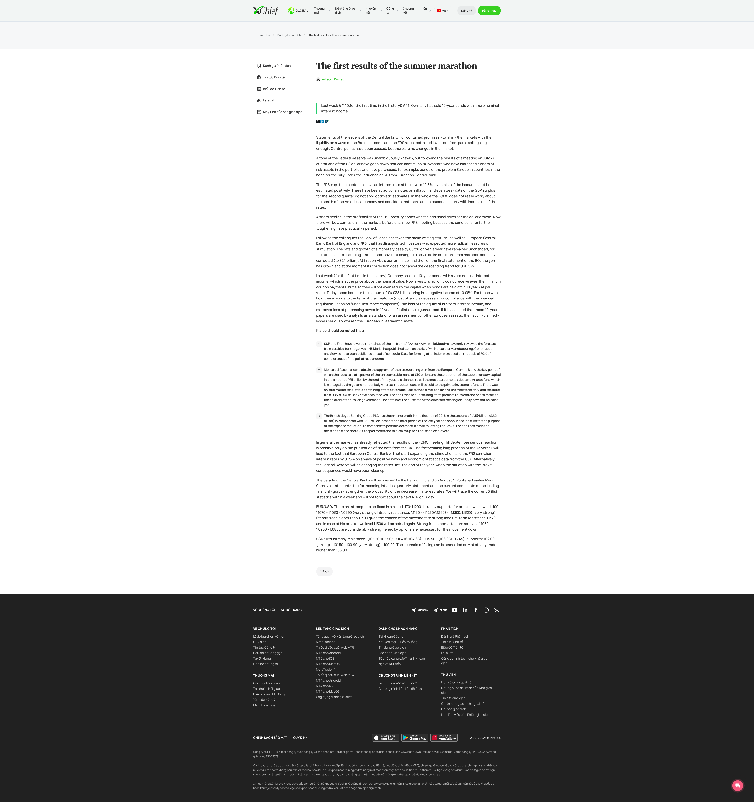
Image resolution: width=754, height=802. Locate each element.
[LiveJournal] (326, 121)
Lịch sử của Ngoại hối (456, 682)
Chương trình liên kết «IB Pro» (400, 688)
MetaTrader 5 (325, 642)
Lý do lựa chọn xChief (268, 636)
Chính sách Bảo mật (270, 738)
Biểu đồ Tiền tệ (274, 89)
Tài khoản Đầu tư (391, 636)
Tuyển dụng (262, 658)
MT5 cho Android (328, 653)
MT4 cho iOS (325, 686)
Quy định (260, 642)
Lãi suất (269, 100)
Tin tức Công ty (264, 647)
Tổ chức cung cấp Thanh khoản (402, 658)
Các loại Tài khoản (266, 683)
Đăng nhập (489, 10)
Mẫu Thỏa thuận (265, 705)
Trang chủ (263, 35)
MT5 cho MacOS (328, 664)
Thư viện (448, 674)
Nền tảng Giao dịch (332, 629)
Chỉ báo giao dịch (453, 709)
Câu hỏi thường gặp (267, 653)
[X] (318, 121)
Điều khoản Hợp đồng (269, 694)
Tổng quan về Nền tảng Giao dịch (340, 636)
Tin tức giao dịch (453, 698)
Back (325, 571)
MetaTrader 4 (325, 669)
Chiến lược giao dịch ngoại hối (463, 703)
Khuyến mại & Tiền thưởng (398, 642)
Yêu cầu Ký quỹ (264, 699)
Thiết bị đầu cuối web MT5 (335, 647)
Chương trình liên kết (415, 10)
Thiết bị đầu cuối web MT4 (335, 675)
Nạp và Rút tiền (390, 664)
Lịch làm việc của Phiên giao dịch (465, 714)
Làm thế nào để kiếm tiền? (398, 683)
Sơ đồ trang (291, 610)
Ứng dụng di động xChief (334, 697)
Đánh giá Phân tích (289, 35)
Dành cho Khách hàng (398, 629)
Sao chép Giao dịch (393, 653)
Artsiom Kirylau (333, 79)
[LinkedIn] (322, 121)
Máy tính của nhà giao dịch (283, 112)
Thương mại (263, 675)
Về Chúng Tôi (264, 610)
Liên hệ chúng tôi (266, 664)
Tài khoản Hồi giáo (266, 688)
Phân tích (449, 629)
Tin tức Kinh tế (274, 77)
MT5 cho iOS (325, 658)
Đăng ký (466, 10)
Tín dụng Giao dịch (392, 647)
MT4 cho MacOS (328, 691)
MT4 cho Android (328, 680)
